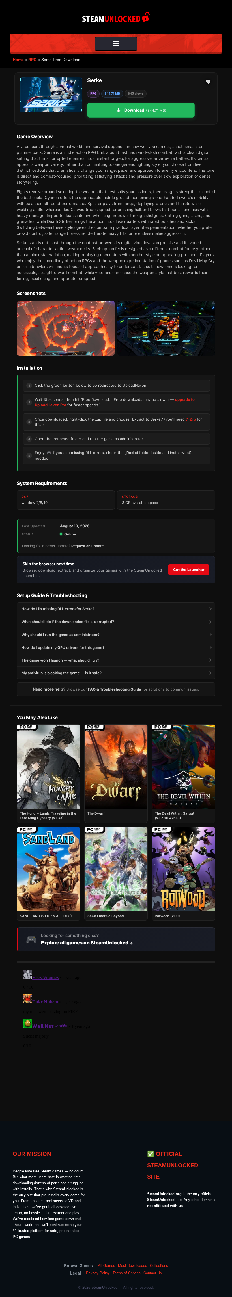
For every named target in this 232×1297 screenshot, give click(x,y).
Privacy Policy (98, 1272)
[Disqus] (116, 1039)
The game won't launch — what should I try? (60, 660)
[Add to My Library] (208, 82)
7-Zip (191, 419)
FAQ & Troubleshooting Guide (114, 689)
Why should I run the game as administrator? (61, 634)
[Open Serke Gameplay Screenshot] (166, 328)
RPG (32, 59)
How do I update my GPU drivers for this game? (63, 647)
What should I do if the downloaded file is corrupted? (68, 621)
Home (18, 59)
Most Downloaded (132, 1265)
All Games (106, 1265)
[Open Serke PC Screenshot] (66, 328)
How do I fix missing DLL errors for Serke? (58, 608)
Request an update (87, 546)
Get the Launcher (188, 569)
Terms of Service (127, 1272)
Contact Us (152, 1272)
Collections (159, 1265)
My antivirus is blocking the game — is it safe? (62, 673)
